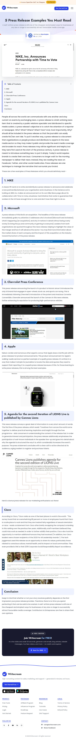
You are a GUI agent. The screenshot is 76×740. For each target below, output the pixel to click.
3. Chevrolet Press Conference (14, 95)
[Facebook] (8, 725)
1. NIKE (6, 89)
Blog (40, 703)
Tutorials (42, 706)
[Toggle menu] (72, 8)
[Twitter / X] (4, 725)
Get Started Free (61, 8)
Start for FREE (38, 650)
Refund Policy (62, 710)
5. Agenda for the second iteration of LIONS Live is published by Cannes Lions (31, 102)
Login (4, 710)
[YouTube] (13, 725)
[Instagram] (21, 725)
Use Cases (43, 710)
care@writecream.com (52, 725)
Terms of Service (64, 703)
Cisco (6, 106)
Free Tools (6, 703)
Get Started (6, 713)
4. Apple (7, 99)
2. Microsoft (8, 92)
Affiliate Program (27, 703)
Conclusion (8, 109)
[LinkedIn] (17, 725)
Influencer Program (28, 706)
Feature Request (27, 713)
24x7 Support (44, 713)
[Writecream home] (4, 674)
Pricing (4, 706)
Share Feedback (50, 728)
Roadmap (24, 710)
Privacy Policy (62, 706)
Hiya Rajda (44, 34)
